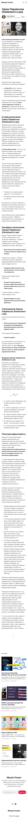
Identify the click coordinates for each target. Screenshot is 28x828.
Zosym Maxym (10, 16)
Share (23, 17)
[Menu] (26, 2)
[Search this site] (23, 2)
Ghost (17, 816)
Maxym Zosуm (7, 2)
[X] (12, 804)
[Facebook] (15, 804)
